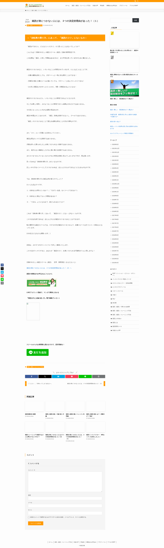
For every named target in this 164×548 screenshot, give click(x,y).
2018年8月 (115, 195)
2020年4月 (115, 168)
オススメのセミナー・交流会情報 (122, 283)
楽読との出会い (117, 318)
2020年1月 (115, 180)
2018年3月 (115, 211)
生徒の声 (76, 542)
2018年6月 (115, 203)
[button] (31, 376)
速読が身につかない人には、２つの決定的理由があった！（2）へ (49, 268)
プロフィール (102, 542)
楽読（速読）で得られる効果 (121, 306)
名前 (29, 495)
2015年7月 (115, 251)
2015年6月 (115, 255)
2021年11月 (115, 152)
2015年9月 (115, 243)
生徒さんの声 (116, 330)
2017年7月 (115, 223)
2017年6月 (115, 227)
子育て (114, 295)
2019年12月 (115, 184)
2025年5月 (115, 144)
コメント (31, 470)
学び (113, 299)
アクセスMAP (111, 542)
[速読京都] (34, 5)
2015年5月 (115, 258)
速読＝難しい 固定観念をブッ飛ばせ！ (122, 109)
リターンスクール (117, 291)
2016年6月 (115, 235)
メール (30, 502)
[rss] (135, 1)
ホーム (51, 542)
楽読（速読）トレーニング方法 (34, 25)
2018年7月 (115, 199)
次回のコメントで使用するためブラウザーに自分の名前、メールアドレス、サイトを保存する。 (58, 517)
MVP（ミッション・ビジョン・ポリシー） (123, 274)
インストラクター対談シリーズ (121, 279)
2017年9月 (115, 215)
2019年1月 (115, 191)
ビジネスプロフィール (119, 287)
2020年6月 (115, 164)
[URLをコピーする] (98, 376)
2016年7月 (115, 231)
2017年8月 (115, 219)
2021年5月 (115, 156)
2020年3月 (115, 172)
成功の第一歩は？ (115, 121)
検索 (135, 20)
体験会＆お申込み (91, 542)
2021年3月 (115, 160)
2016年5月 (115, 239)
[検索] (137, 1)
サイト (30, 510)
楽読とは (115, 322)
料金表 (82, 542)
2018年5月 (115, 207)
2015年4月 (115, 262)
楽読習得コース (117, 326)
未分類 (114, 303)
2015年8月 (115, 247)
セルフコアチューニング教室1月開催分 (121, 133)
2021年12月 (115, 148)
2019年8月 (115, 188)
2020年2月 (115, 176)
